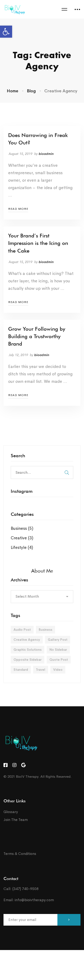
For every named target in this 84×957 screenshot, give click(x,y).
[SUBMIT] (68, 920)
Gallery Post (57, 639)
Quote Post (58, 659)
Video (58, 669)
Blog (31, 90)
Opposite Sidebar (28, 659)
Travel (40, 669)
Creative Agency (27, 639)
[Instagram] (14, 765)
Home (12, 90)
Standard (21, 669)
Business (22, 528)
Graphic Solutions (28, 649)
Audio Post (22, 629)
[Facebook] (6, 765)
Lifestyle (22, 547)
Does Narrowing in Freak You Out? (38, 139)
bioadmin (46, 154)
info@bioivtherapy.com (34, 899)
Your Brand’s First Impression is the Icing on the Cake (38, 243)
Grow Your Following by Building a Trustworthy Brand (36, 336)
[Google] (23, 765)
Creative (22, 537)
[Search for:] (42, 472)
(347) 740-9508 (25, 888)
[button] (6, 32)
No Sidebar (58, 649)
